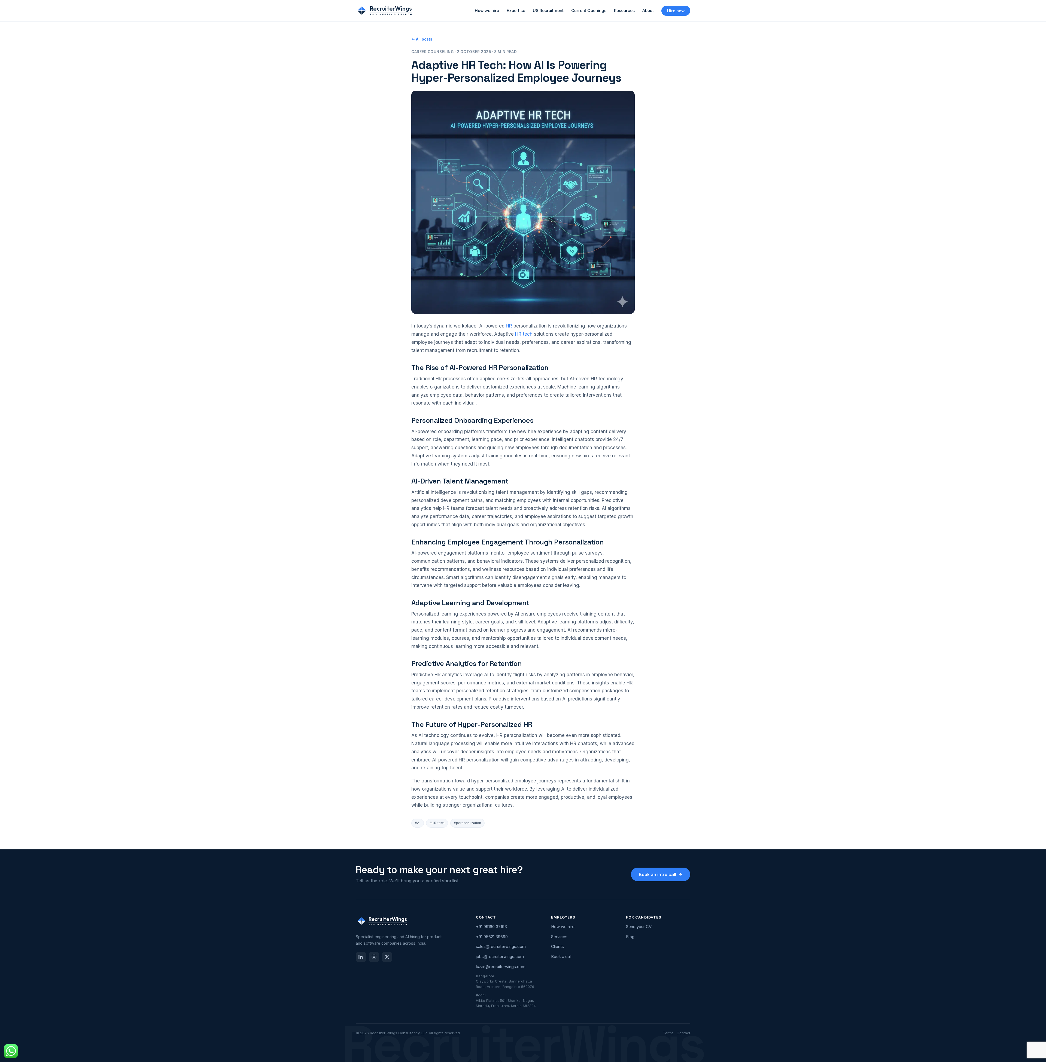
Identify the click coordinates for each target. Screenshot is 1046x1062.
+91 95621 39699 (492, 936)
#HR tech (437, 823)
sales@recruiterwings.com (501, 946)
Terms (668, 1033)
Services (559, 936)
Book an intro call (660, 874)
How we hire (487, 10)
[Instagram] (374, 957)
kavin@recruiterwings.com (500, 966)
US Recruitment (548, 10)
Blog (630, 936)
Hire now (676, 10)
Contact (683, 1033)
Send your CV (639, 926)
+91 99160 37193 (491, 926)
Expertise (516, 10)
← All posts (421, 39)
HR (509, 326)
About (648, 10)
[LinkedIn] (361, 957)
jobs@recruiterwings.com (500, 956)
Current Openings (588, 10)
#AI (417, 823)
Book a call (561, 956)
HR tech (524, 334)
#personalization (467, 823)
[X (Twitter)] (387, 957)
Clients (557, 946)
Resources (624, 10)
